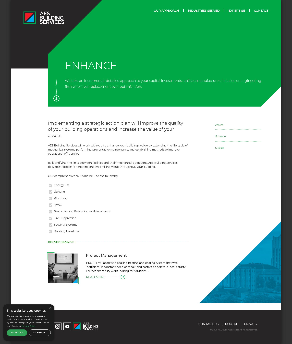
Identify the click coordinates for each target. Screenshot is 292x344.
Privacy (251, 324)
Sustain (219, 148)
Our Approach (166, 10)
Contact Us (208, 324)
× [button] (50, 308)
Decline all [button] (40, 332)
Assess (219, 125)
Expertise (236, 10)
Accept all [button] (17, 332)
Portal (231, 324)
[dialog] (28, 322)
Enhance (220, 136)
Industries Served (204, 10)
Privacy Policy (28, 326)
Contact (261, 10)
